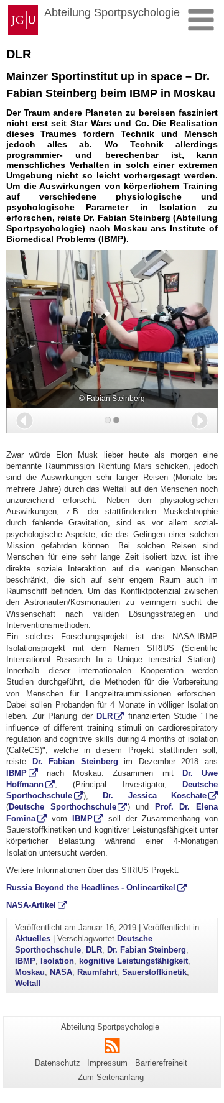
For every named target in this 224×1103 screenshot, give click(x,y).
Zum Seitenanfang (111, 1077)
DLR (104, 716)
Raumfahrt (97, 972)
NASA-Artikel (31, 905)
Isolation (57, 961)
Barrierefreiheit (161, 1063)
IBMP (16, 773)
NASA (61, 972)
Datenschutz (57, 1063)
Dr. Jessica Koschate (155, 795)
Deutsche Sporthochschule (62, 806)
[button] (24, 420)
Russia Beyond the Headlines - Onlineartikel (90, 887)
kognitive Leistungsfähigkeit (133, 961)
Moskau (30, 972)
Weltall (28, 983)
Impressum (107, 1063)
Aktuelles (32, 938)
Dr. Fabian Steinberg (75, 761)
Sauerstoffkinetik (154, 972)
